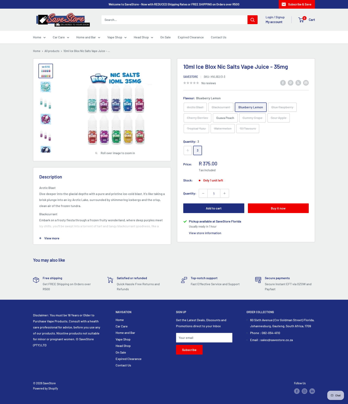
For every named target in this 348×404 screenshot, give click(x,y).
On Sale (165, 37)
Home (37, 37)
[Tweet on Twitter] (298, 82)
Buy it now (278, 208)
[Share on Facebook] (283, 82)
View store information (205, 233)
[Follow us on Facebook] (297, 391)
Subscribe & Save (299, 4)
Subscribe (189, 350)
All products (52, 51)
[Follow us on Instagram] (304, 391)
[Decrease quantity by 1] (203, 193)
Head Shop (141, 37)
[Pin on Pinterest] (290, 82)
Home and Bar (86, 37)
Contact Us (218, 37)
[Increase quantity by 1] (224, 193)
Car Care (59, 37)
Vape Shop (114, 37)
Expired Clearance (191, 37)
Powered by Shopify (45, 388)
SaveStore (190, 76)
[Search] (253, 19)
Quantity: (189, 193)
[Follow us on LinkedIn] (312, 391)
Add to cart (214, 208)
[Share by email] (306, 82)
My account (274, 22)
